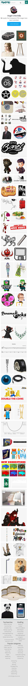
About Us (20, 624)
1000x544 (16, 183)
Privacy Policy (20, 631)
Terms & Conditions (20, 628)
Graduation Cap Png (20, 654)
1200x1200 (4, 173)
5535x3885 (14, 459)
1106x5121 (4, 573)
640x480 (4, 40)
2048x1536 (15, 123)
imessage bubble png (8, 633)
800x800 (19, 40)
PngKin (7, 654)
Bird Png (14, 664)
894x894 (17, 173)
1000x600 (4, 196)
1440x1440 (4, 601)
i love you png (7, 635)
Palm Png (20, 645)
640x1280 (4, 373)
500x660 (4, 356)
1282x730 (14, 220)
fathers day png (8, 624)
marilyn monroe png (7, 637)
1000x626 (4, 476)
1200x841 (4, 506)
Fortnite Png (20, 658)
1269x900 (4, 112)
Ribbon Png (7, 652)
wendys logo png (8, 629)
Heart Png (7, 658)
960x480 (14, 99)
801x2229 (4, 277)
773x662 (4, 583)
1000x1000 (15, 384)
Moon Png (20, 652)
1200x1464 (17, 419)
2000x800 (4, 87)
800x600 (4, 183)
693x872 (4, 459)
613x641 (4, 56)
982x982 (4, 384)
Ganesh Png (14, 671)
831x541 (4, 74)
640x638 (15, 138)
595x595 (4, 323)
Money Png (14, 661)
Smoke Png (20, 651)
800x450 (15, 583)
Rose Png (8, 651)
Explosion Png (20, 656)
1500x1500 (17, 112)
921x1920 (4, 419)
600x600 (4, 99)
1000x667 (4, 487)
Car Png (14, 662)
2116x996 (14, 487)
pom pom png (8, 626)
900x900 (20, 245)
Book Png (14, 670)
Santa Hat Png (7, 649)
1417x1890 (17, 618)
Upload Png (20, 633)
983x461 (4, 402)
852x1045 (18, 306)
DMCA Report (20, 629)
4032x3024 (4, 209)
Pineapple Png (14, 666)
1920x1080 (4, 526)
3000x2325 (4, 245)
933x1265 (20, 196)
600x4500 (4, 540)
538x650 (4, 618)
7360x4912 (16, 446)
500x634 (4, 138)
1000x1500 (4, 232)
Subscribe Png (7, 645)
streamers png (7, 628)
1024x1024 (16, 540)
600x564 (17, 87)
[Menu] (26, 2)
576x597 (17, 260)
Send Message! (14, 24)
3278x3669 (4, 339)
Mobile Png (7, 656)
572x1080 (4, 556)
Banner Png (14, 673)
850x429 (4, 436)
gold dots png (7, 631)
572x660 (4, 260)
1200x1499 (17, 573)
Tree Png (20, 649)
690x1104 (20, 209)
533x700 (17, 277)
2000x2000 (19, 56)
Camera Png (20, 647)
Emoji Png (14, 668)
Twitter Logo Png (8, 647)
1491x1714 (18, 339)
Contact (20, 626)
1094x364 (13, 232)
